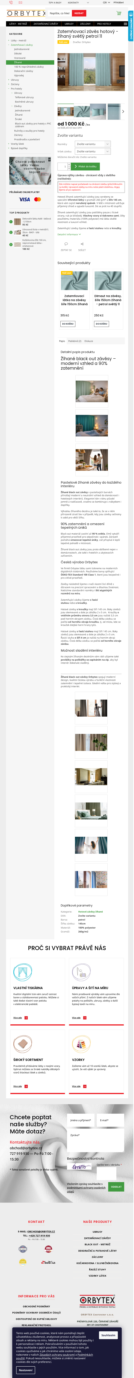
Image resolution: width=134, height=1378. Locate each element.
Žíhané (18, 62)
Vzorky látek (17, 143)
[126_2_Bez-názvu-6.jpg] (91, 837)
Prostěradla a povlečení (27, 139)
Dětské (18, 53)
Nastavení (25, 1370)
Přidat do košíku (87, 166)
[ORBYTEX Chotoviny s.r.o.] (98, 1301)
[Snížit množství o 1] (69, 168)
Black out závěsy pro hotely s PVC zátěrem (33, 125)
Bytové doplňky (19, 148)
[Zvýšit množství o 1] (69, 165)
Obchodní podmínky (36, 1306)
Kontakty (73, 2)
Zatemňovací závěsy (22, 44)
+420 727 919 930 (39, 1235)
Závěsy (18, 106)
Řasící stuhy (97, 1269)
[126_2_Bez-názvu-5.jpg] (91, 803)
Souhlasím (108, 1335)
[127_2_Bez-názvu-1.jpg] (91, 700)
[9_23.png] (92, 420)
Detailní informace (68, 234)
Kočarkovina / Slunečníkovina (97, 1263)
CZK (105, 2)
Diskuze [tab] (88, 341)
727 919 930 (19, 1153)
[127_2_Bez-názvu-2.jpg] (91, 734)
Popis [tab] (62, 341)
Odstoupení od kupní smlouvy (36, 1319)
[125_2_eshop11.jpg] (91, 871)
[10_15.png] (92, 385)
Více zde (17, 1017)
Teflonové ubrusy (24, 97)
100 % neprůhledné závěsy (29, 66)
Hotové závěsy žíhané (90, 911)
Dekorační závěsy (23, 70)
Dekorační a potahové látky (97, 1250)
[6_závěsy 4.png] (92, 454)
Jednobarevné (21, 49)
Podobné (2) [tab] (74, 341)
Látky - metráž (18, 40)
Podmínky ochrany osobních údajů (36, 1312)
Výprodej (19, 75)
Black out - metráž (97, 1244)
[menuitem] (18, 23)
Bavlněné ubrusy (24, 101)
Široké (18, 119)
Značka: (82, 42)
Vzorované (19, 57)
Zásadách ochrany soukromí (57, 1354)
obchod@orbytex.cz (26, 1148)
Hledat (79, 13)
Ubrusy (15, 79)
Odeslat (116, 1186)
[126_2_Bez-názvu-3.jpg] (91, 768)
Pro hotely (16, 88)
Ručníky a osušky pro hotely (29, 130)
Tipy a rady (55, 2)
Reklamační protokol (36, 1325)
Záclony (15, 84)
